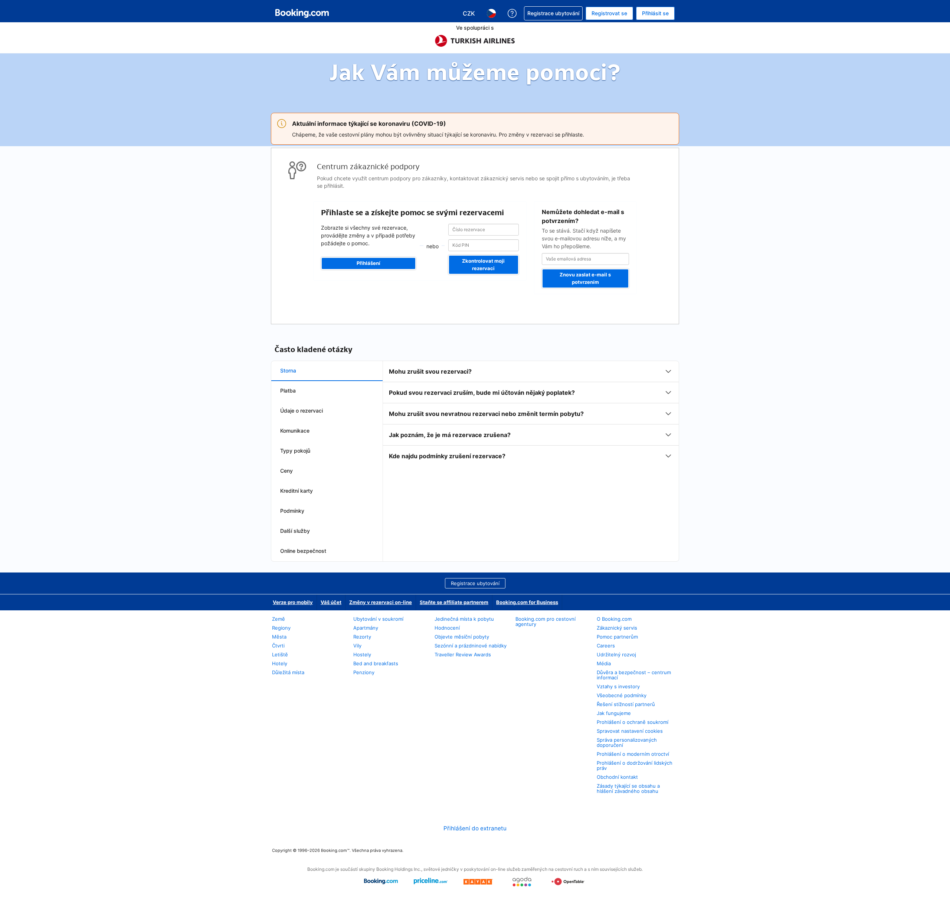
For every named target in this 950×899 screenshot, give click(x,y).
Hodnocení (447, 628)
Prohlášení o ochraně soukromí (632, 722)
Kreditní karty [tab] (296, 491)
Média (604, 663)
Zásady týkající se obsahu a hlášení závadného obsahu (628, 788)
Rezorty (362, 637)
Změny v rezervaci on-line (380, 602)
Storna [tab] (288, 370)
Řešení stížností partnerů (626, 704)
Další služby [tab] (295, 531)
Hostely (362, 654)
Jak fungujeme (614, 713)
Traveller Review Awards (463, 654)
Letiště (280, 654)
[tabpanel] (531, 413)
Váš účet (331, 602)
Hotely (279, 663)
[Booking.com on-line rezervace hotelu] (302, 13)
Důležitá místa (288, 672)
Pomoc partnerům (617, 637)
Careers (606, 646)
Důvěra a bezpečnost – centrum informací (634, 674)
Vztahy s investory (618, 686)
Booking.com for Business (527, 602)
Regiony (281, 628)
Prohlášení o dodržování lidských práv (634, 765)
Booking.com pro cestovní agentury (545, 621)
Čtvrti (278, 646)
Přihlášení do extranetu (475, 828)
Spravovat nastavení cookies (630, 731)
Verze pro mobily (293, 602)
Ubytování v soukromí (378, 619)
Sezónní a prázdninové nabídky (471, 646)
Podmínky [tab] (292, 511)
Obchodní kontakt (617, 777)
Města (279, 637)
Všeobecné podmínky (621, 695)
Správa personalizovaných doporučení (627, 742)
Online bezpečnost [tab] (303, 551)
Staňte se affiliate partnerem (454, 602)
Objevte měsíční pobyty (462, 637)
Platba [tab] (288, 390)
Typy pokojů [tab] (295, 450)
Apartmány (365, 628)
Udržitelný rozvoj (616, 654)
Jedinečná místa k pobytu (464, 619)
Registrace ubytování (475, 583)
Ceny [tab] (286, 470)
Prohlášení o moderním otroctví (633, 754)
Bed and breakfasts (375, 663)
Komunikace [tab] (294, 430)
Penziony (363, 672)
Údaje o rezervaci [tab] (301, 410)
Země (278, 619)
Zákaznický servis (617, 628)
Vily (357, 646)
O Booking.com (614, 619)
